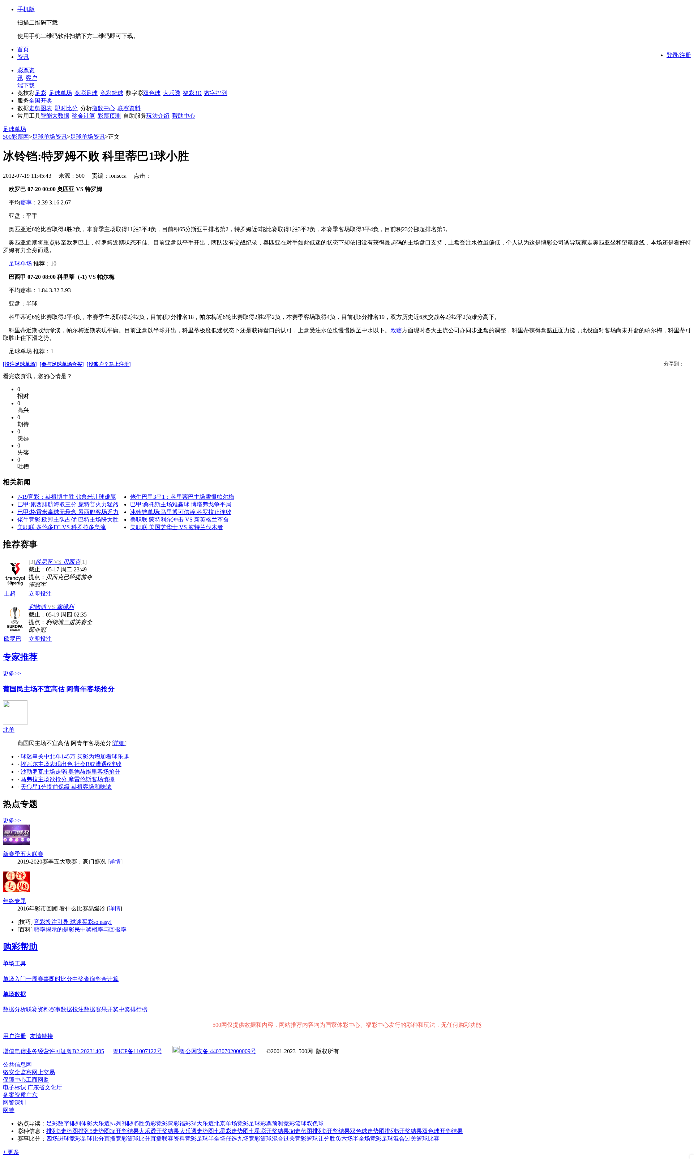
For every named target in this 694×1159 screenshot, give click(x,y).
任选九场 (237, 1139)
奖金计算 (83, 116)
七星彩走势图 (231, 1131)
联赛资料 (129, 108)
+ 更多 (11, 1152)
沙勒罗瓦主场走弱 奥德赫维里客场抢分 (70, 772)
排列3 (117, 1123)
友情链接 (41, 1036)
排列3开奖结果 (331, 1131)
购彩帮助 (20, 946)
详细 (119, 743)
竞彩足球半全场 (205, 1139)
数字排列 (215, 93)
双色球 (151, 93)
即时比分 (66, 108)
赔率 (26, 202)
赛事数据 (60, 1009)
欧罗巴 (12, 639)
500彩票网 (16, 137)
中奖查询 (83, 979)
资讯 (23, 57)
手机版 (26, 9)
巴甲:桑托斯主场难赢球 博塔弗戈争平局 (180, 504)
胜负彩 (147, 1123)
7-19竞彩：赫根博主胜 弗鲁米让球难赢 (66, 497)
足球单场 (60, 93)
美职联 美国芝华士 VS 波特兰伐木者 (176, 527)
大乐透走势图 (196, 1131)
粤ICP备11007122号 (137, 1051)
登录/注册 (679, 55)
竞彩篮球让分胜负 (318, 1139)
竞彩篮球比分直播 (139, 1139)
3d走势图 (300, 1131)
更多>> (12, 673)
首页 (23, 49)
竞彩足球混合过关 (393, 1139)
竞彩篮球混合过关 (272, 1139)
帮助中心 (183, 116)
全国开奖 (40, 101)
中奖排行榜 (133, 1009)
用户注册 (14, 1036)
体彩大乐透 (95, 1123)
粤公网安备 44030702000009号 (218, 1051)
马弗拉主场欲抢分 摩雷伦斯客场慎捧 (68, 779)
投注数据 (83, 1009)
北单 (8, 730)
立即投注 (40, 594)
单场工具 (14, 963)
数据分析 (14, 1009)
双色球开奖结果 (442, 1131)
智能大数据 (54, 116)
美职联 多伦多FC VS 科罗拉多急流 (61, 527)
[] (20, 364)
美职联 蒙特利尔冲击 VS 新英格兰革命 (179, 519)
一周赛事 (37, 979)
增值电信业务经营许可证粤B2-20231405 (53, 1051)
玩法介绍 (158, 116)
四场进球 (57, 1139)
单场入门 (14, 979)
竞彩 (162, 1123)
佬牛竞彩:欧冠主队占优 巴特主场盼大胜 (68, 519)
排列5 (131, 1123)
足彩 (40, 93)
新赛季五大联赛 (23, 854)
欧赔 (396, 330)
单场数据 (14, 994)
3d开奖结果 (124, 1131)
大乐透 (171, 93)
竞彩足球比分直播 (92, 1139)
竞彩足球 (86, 93)
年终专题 (14, 901)
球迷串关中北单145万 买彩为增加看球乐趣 (75, 756)
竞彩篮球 (111, 93)
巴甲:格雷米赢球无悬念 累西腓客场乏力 (68, 512)
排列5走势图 (94, 1131)
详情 (115, 862)
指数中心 (103, 108)
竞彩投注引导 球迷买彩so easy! (73, 922)
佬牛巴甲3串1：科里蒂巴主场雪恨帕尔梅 (182, 497)
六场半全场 (355, 1139)
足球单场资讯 (49, 137)
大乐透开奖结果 (159, 1131)
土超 (10, 594)
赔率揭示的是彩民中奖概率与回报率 (80, 929)
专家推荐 (20, 657)
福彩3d (188, 1123)
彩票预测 (109, 116)
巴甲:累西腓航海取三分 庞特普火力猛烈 (68, 504)
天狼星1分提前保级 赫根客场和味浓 (66, 787)
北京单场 (225, 1123)
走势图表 (40, 108)
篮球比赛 (428, 1139)
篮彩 (173, 1123)
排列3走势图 (62, 1131)
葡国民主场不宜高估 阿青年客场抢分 (59, 689)
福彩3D (192, 93)
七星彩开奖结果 (269, 1131)
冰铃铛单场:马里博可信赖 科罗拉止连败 (180, 512)
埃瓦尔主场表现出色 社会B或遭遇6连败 (71, 764)
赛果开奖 (107, 1009)
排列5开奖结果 (403, 1131)
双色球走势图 (367, 1131)
